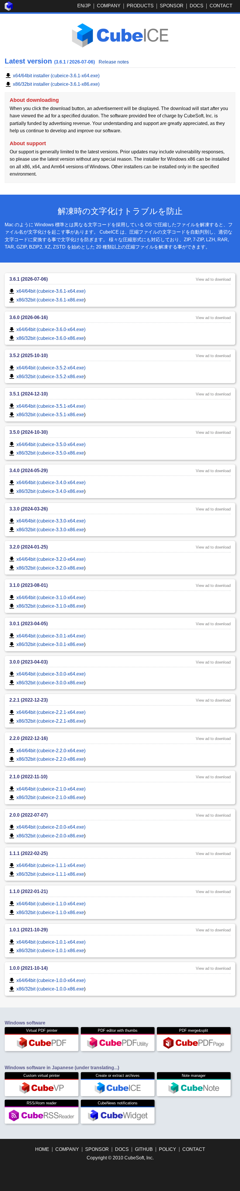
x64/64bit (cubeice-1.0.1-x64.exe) (50, 942)
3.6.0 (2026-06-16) (28, 317)
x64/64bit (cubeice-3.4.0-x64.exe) (50, 482)
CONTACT (221, 5)
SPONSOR (172, 5)
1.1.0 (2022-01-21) (28, 891)
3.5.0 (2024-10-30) (28, 432)
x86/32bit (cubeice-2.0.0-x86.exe (50, 835)
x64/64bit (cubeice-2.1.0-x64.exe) (50, 788)
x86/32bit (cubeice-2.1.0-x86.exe (50, 797)
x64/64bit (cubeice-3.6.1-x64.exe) (50, 291)
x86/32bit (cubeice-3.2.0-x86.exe (50, 567)
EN (80, 5)
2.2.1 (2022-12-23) (28, 700)
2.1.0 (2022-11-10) (28, 776)
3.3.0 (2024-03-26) (28, 508)
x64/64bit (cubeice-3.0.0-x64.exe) (50, 673)
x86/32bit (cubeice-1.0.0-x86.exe (50, 988)
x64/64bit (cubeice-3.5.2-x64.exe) (50, 367)
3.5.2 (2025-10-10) (28, 355)
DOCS (196, 5)
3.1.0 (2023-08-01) (28, 585)
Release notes (114, 61)
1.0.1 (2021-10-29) (28, 929)
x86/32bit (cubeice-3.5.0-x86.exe (50, 452)
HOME (42, 1149)
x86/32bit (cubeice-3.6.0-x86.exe (50, 338)
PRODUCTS (140, 5)
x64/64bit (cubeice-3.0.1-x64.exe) (50, 635)
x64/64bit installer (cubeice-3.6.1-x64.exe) (56, 75)
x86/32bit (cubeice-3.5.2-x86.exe (50, 376)
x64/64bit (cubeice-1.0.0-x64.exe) (50, 980)
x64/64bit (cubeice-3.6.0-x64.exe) (50, 329)
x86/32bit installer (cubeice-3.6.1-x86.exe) (56, 84)
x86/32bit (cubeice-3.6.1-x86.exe (50, 299)
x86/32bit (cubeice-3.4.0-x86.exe (50, 491)
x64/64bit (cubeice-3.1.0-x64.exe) (50, 597)
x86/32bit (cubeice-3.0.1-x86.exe (50, 644)
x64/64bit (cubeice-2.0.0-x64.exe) (50, 827)
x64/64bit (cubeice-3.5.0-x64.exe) (50, 444)
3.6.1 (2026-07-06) (28, 279)
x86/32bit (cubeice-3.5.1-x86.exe (50, 414)
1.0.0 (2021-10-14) (28, 968)
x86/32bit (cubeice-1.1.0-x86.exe (50, 912)
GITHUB (144, 1149)
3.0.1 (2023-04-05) (28, 623)
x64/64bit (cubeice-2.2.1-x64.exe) (50, 712)
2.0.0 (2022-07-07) (28, 815)
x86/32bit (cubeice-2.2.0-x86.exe (50, 759)
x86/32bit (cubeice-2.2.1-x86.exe (50, 721)
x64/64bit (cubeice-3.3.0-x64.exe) (50, 520)
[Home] (9, 9)
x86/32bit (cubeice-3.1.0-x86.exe (50, 606)
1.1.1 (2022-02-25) (28, 853)
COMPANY (109, 5)
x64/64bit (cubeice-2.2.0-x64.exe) (50, 750)
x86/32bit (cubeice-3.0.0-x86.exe (50, 682)
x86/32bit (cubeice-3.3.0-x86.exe (50, 529)
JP (88, 5)
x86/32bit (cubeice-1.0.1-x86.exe (50, 950)
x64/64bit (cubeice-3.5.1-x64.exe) (50, 406)
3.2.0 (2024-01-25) (28, 546)
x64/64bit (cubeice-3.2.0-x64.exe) (50, 559)
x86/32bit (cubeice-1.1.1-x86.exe (50, 874)
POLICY (167, 1149)
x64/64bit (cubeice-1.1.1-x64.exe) (50, 865)
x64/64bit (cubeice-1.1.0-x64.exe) (50, 903)
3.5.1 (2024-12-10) (28, 393)
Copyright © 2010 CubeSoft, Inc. (120, 1157)
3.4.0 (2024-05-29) (28, 470)
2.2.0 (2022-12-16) (28, 738)
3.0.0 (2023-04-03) (28, 661)
